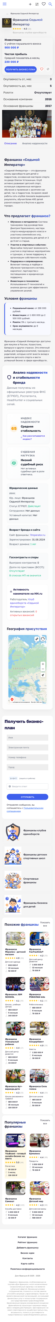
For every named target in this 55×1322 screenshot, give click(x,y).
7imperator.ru (37, 534)
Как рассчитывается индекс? (34, 437)
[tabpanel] (27, 256)
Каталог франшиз (27, 1237)
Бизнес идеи (27, 1253)
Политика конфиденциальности (27, 1269)
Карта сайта (27, 1263)
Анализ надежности (34, 143)
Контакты (27, 1258)
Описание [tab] (10, 143)
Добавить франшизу (27, 1247)
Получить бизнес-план (20, 69)
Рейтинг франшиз (27, 1242)
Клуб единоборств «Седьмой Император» (24, 603)
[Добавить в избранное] (41, 69)
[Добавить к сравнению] (48, 69)
